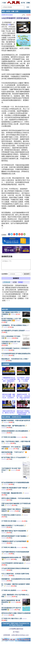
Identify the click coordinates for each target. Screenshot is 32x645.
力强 (9, 24)
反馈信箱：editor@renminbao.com (16, 635)
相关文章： (5, 309)
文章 (16, 11)
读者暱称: (4, 274)
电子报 (23, 2)
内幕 (12, 11)
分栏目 (8, 11)
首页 (3, 11)
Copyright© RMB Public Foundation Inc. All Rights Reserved (16, 624)
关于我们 (16, 632)
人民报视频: (6, 364)
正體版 (28, 2)
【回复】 (20, 282)
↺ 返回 (4, 2)
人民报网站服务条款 (16, 629)
